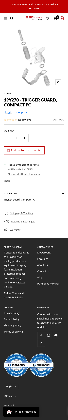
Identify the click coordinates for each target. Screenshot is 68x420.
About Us (42, 265)
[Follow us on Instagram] (48, 335)
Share (7, 180)
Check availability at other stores (24, 174)
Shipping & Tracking (21, 213)
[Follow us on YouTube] (56, 335)
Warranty (15, 229)
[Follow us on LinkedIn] (41, 343)
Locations (42, 258)
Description (10, 193)
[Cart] (55, 18)
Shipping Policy (12, 325)
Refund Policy (11, 319)
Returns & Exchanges (23, 221)
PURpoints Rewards (48, 283)
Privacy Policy (12, 313)
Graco (7, 93)
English (9, 386)
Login (8, 112)
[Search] (11, 18)
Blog (39, 277)
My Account (44, 252)
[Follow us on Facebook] (41, 335)
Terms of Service (13, 331)
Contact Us (43, 271)
